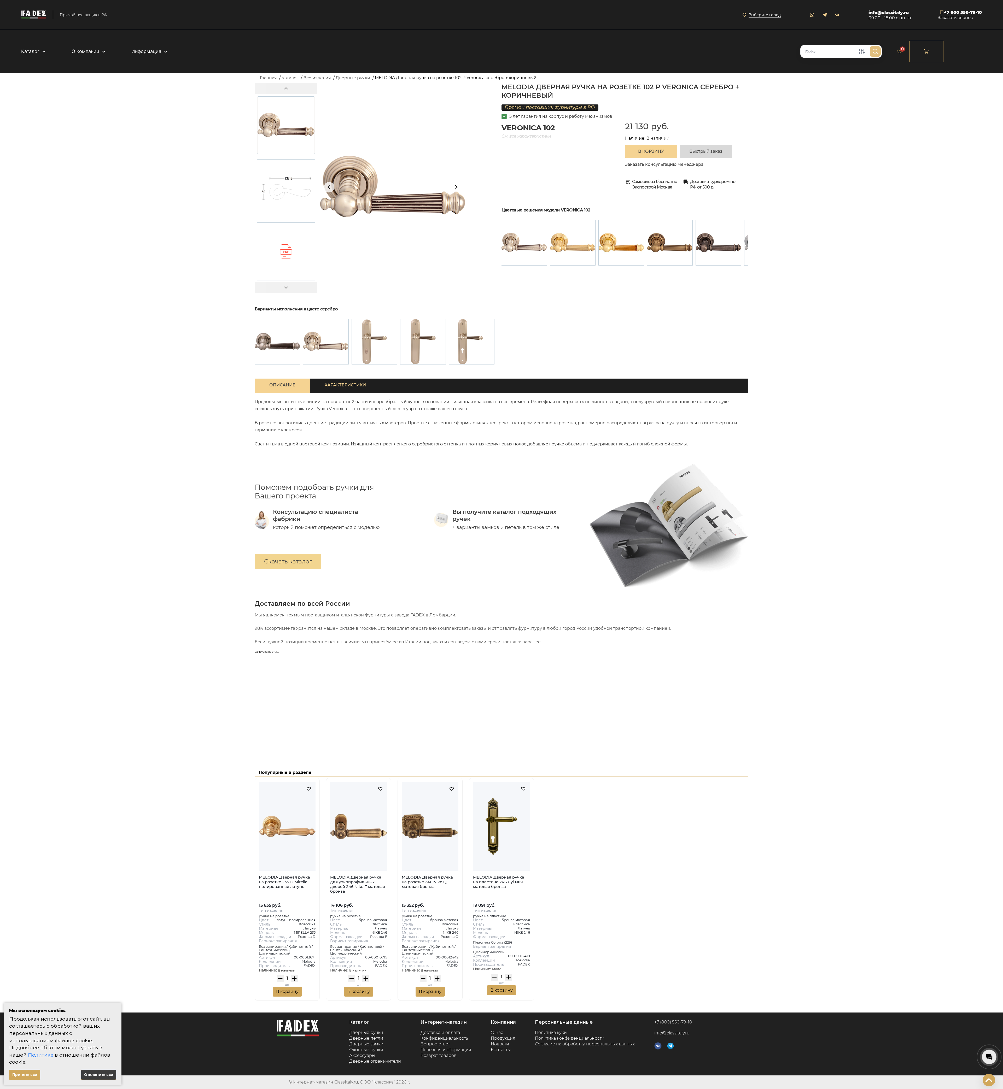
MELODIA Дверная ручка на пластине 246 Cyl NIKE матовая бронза (499, 882)
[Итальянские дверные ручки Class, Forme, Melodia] (33, 15)
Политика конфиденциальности (569, 1038)
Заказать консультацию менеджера (664, 164)
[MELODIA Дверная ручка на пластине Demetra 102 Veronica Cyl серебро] (471, 341)
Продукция (503, 1038)
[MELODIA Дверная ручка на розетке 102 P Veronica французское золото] (621, 242)
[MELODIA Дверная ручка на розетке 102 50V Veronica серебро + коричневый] (277, 341)
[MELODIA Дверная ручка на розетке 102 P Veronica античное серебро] (718, 242)
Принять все (24, 1074)
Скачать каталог (288, 561)
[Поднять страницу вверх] (989, 1080)
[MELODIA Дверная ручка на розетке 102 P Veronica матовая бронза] (669, 242)
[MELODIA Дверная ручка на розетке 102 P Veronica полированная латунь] (572, 242)
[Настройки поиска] (861, 51)
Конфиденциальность (444, 1038)
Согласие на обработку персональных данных (585, 1043)
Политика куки (551, 1032)
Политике (41, 1055)
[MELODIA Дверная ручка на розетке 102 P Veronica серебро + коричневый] (524, 242)
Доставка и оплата (440, 1032)
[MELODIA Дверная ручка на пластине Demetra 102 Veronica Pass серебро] (423, 341)
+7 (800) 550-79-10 (673, 1022)
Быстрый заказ (705, 151)
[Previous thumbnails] (286, 88)
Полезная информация (446, 1049)
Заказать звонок (955, 18)
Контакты (501, 1049)
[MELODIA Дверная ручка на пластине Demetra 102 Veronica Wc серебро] (374, 341)
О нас (497, 1032)
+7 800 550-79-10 (963, 12)
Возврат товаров (439, 1055)
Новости (500, 1043)
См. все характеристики (526, 136)
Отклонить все (98, 1074)
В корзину (287, 991)
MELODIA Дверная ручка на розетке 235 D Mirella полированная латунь (284, 882)
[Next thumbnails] (286, 287)
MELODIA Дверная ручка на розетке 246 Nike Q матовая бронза (427, 882)
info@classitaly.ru (888, 12)
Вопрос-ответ (435, 1043)
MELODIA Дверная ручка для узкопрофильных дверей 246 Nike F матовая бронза (357, 884)
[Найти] (875, 51)
